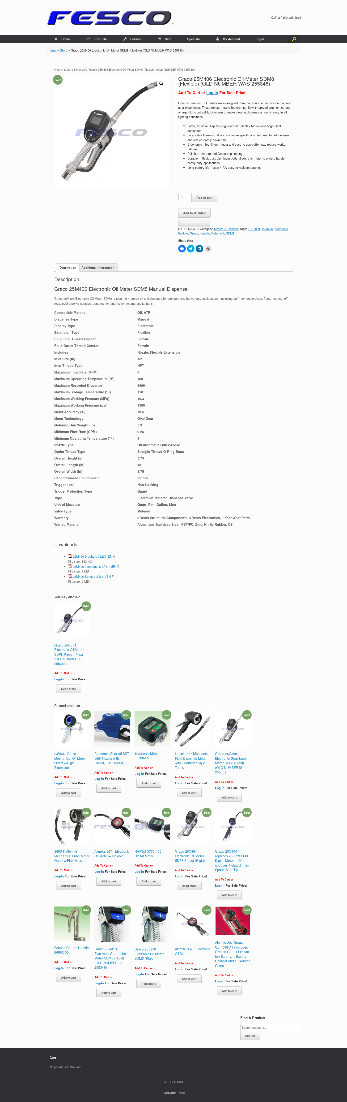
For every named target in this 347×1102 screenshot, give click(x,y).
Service (135, 39)
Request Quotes (194, 222)
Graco (194, 233)
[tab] (68, 267)
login (260, 39)
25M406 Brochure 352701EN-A (94, 556)
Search (250, 1035)
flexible (183, 233)
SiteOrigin (170, 1092)
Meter (214, 233)
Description (67, 267)
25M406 (267, 228)
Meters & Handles (75, 69)
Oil (222, 233)
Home (65, 39)
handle (204, 233)
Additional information (97, 267)
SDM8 (230, 233)
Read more (68, 689)
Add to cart (204, 197)
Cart (168, 39)
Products (100, 39)
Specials (193, 39)
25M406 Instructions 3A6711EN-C (96, 566)
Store (63, 50)
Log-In (212, 92)
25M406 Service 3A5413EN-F (93, 576)
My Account (231, 39)
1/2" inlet (254, 228)
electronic (281, 228)
